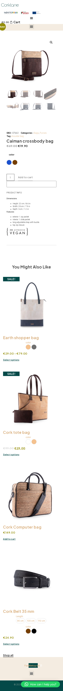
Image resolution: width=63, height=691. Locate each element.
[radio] (9, 162)
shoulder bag (17, 136)
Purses (43, 133)
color (11, 155)
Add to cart (25, 177)
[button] (31, 18)
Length (19, 616)
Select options (11, 360)
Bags (36, 133)
